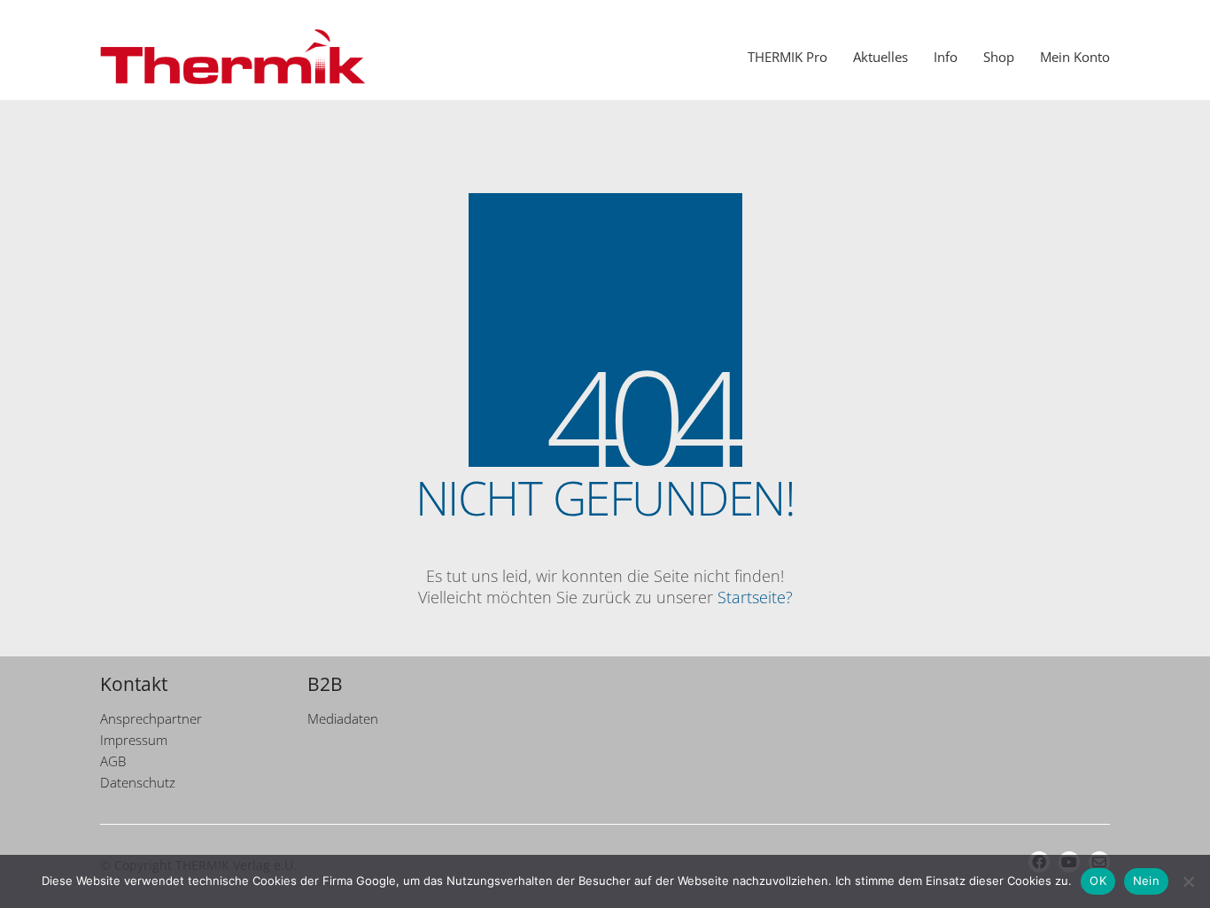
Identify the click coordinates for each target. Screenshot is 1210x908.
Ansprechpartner (151, 718)
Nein (1146, 880)
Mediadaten (342, 718)
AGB (113, 761)
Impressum (133, 740)
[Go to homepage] (233, 57)
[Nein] (1188, 881)
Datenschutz (137, 782)
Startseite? (755, 597)
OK (1098, 880)
